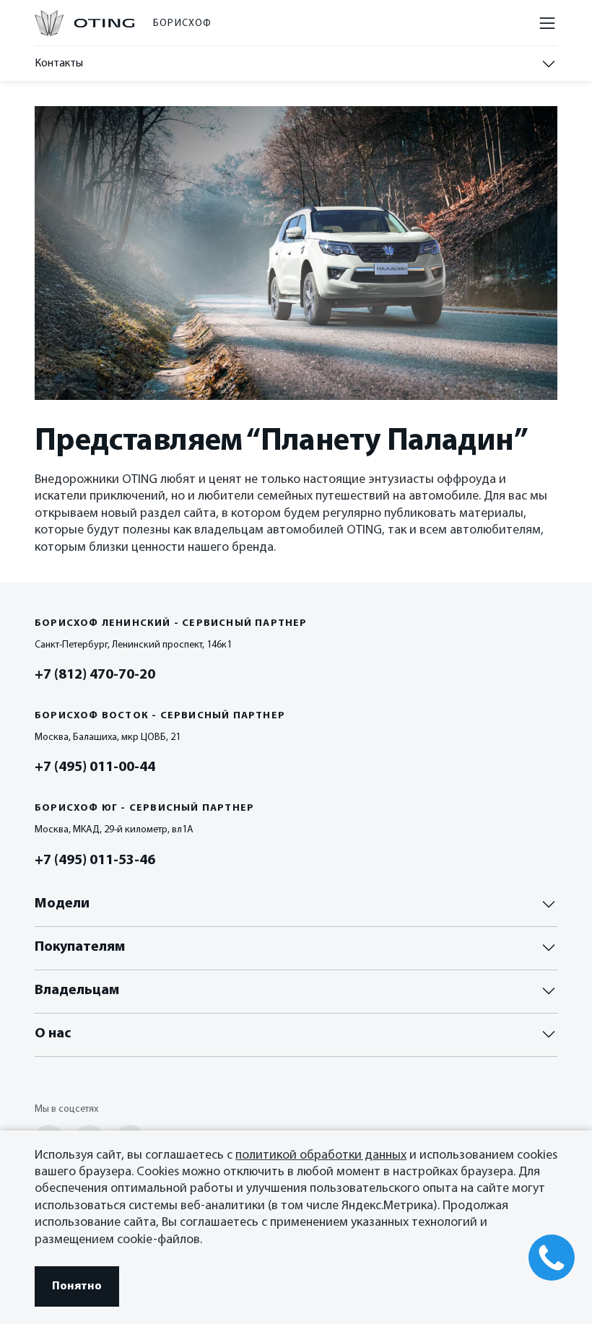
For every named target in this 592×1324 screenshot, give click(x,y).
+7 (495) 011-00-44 (95, 767)
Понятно (77, 1286)
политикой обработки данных (320, 1155)
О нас (53, 1034)
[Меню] (547, 23)
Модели (62, 904)
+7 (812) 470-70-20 (95, 675)
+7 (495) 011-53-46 (95, 860)
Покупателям (80, 947)
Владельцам (77, 990)
